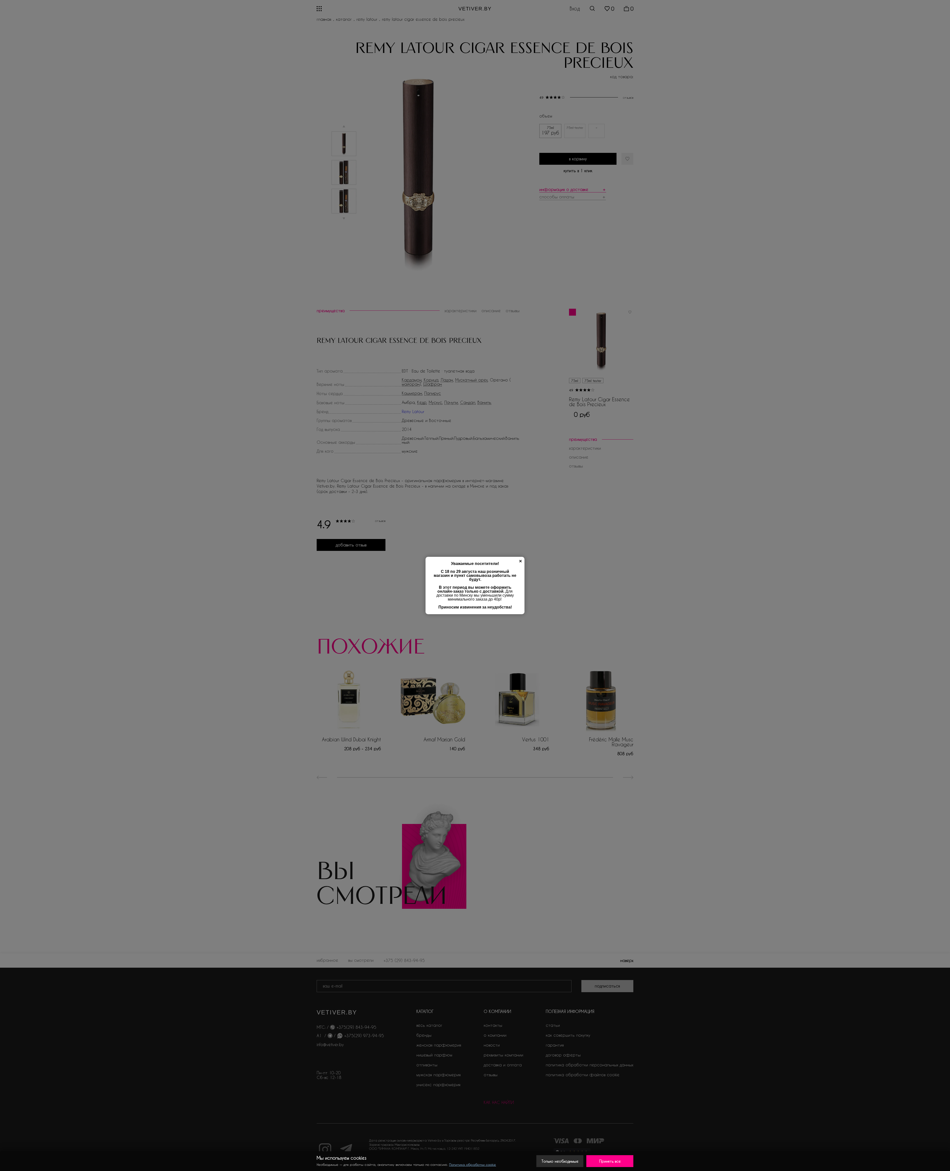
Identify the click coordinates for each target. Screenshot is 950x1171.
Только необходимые (560, 1161)
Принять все (610, 1161)
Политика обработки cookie (472, 1164)
